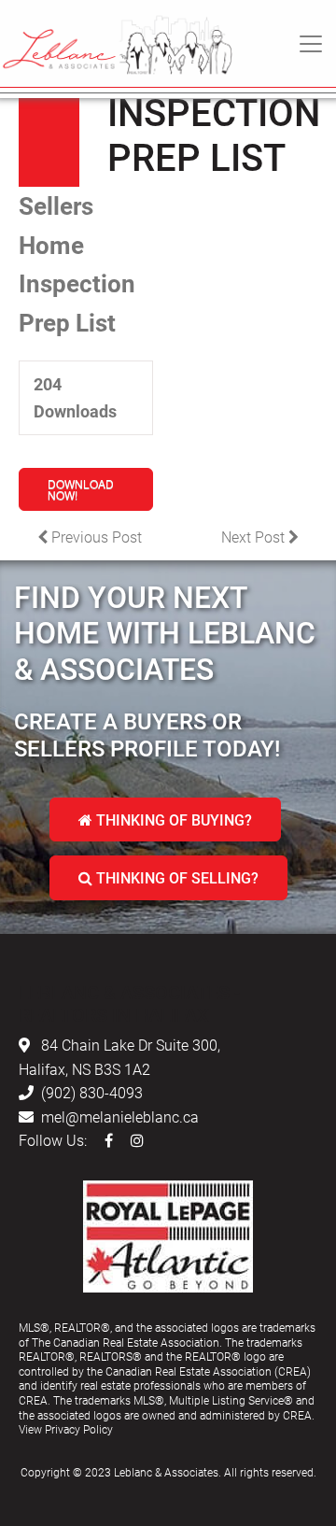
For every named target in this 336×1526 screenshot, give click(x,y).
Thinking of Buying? (172, 819)
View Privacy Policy (66, 1428)
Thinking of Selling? (175, 877)
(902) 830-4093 (92, 1092)
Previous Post (95, 536)
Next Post (254, 536)
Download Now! (81, 488)
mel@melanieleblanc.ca (120, 1116)
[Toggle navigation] (311, 44)
